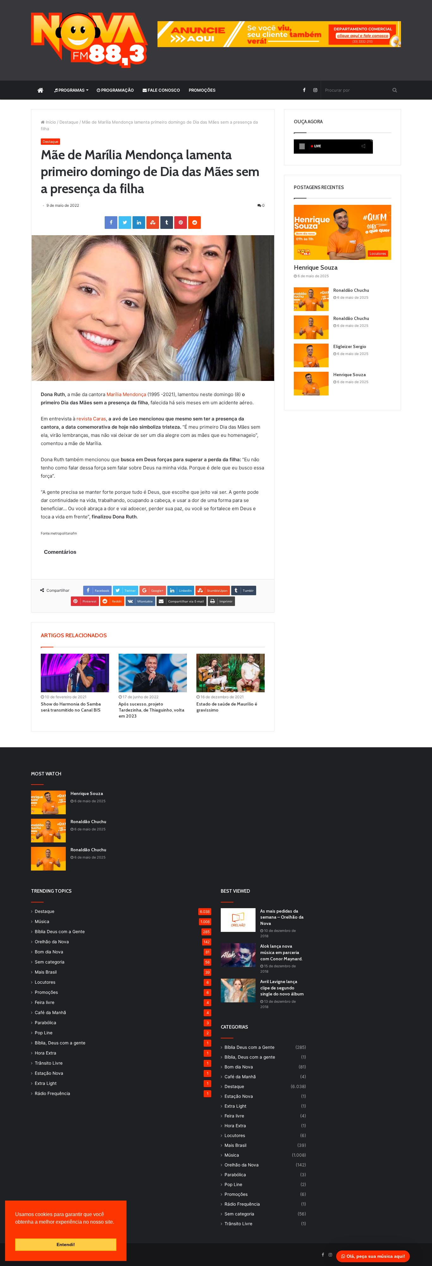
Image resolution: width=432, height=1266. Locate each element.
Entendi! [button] (66, 1244)
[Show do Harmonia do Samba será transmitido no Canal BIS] (75, 673)
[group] (279, 34)
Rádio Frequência (52, 1093)
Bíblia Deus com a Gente (60, 931)
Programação (117, 90)
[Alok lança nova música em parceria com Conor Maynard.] (238, 955)
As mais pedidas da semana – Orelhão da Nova (282, 917)
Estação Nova (49, 1073)
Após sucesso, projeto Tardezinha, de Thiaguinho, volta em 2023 (151, 710)
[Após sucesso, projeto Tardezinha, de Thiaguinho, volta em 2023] (153, 673)
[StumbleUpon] (152, 222)
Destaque (68, 122)
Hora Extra (45, 1052)
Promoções (202, 90)
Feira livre (44, 1002)
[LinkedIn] (139, 222)
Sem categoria (50, 961)
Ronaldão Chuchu (351, 290)
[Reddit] (194, 222)
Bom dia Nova (49, 951)
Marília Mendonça (126, 394)
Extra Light (46, 1083)
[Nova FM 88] (89, 40)
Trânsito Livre (49, 1063)
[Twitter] (125, 222)
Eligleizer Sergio (349, 346)
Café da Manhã (50, 1012)
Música (42, 921)
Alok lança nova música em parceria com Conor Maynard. (281, 952)
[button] (16, 1230)
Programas (71, 90)
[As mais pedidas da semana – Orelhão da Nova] (238, 920)
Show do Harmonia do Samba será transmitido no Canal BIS (71, 707)
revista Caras (91, 419)
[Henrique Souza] (311, 383)
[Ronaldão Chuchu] (311, 299)
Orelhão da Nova (52, 941)
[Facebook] (304, 90)
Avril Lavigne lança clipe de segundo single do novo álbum (282, 988)
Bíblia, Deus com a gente (60, 1042)
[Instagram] (315, 90)
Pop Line (43, 1032)
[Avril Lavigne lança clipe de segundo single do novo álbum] (238, 990)
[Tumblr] (166, 222)
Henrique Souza (315, 267)
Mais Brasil (46, 972)
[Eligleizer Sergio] (311, 355)
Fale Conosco (163, 90)
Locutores (45, 982)
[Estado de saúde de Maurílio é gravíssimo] (230, 673)
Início (50, 122)
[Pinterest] (180, 222)
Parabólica (45, 1022)
